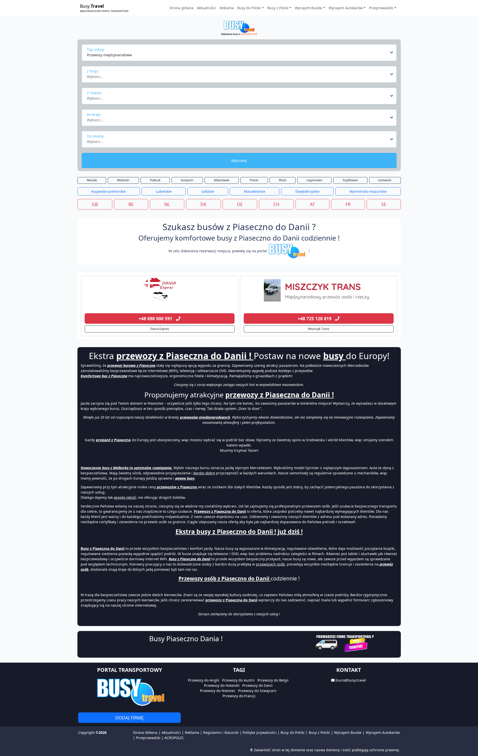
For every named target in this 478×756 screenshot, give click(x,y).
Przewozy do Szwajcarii (257, 690)
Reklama (227, 7)
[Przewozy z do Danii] (159, 290)
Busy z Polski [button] (278, 7)
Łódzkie (208, 191)
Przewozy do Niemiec (217, 690)
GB (95, 204)
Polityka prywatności (259, 732)
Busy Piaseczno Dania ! (186, 638)
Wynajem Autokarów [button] (346, 7)
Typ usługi (95, 49)
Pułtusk (155, 180)
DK (203, 204)
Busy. (104, 7)
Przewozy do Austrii (238, 680)
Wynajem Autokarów (383, 732)
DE (240, 204)
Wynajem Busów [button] (308, 7)
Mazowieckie (254, 191)
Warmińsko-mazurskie (368, 191)
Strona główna (181, 7)
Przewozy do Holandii (221, 685)
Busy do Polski (292, 732)
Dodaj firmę (129, 718)
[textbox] (237, 75)
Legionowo (314, 180)
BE (131, 204)
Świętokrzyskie (307, 191)
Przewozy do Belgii (273, 680)
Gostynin (187, 180)
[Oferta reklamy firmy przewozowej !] (345, 642)
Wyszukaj (239, 160)
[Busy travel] (129, 692)
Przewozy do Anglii (203, 680)
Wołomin (123, 180)
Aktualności (206, 7)
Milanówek (222, 180)
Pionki (254, 180)
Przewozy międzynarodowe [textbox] (109, 55)
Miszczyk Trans (318, 329)
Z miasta (94, 92)
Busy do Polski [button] (249, 7)
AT (312, 204)
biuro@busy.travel (351, 680)
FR (348, 204)
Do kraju (94, 114)
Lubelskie (164, 191)
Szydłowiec (350, 180)
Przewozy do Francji (239, 695)
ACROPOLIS (173, 737)
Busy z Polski (319, 732)
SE (383, 204)
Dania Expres (159, 329)
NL (167, 204)
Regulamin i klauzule (221, 732)
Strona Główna (145, 732)
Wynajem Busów (347, 732)
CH (276, 204)
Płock (282, 180)
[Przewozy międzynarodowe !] (288, 251)
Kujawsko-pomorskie (108, 191)
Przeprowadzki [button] (381, 7)
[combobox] (240, 52)
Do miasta (95, 136)
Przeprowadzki (148, 737)
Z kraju (92, 71)
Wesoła (92, 180)
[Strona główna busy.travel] (239, 27)
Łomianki (384, 180)
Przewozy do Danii (257, 685)
